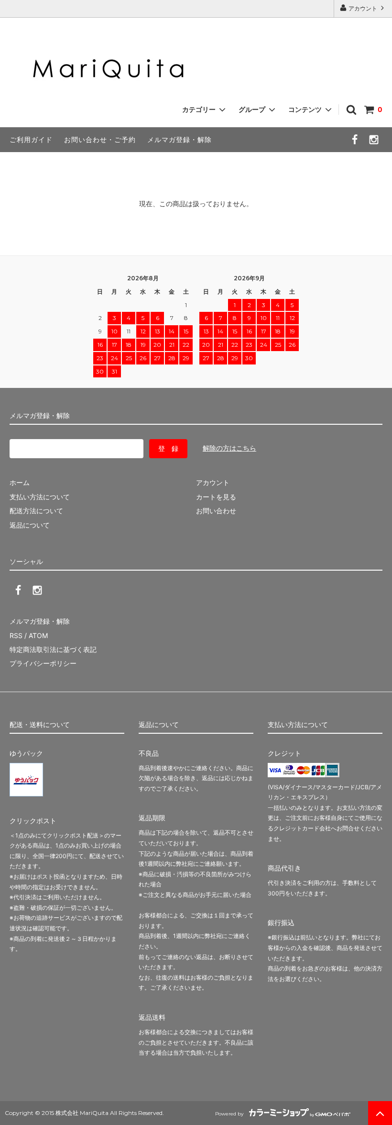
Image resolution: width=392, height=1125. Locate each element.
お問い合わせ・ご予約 (100, 139)
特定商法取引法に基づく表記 (53, 649)
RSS (16, 635)
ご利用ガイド (31, 139)
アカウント (363, 8)
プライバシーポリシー (43, 663)
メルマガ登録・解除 (179, 139)
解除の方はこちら (229, 448)
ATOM (38, 635)
